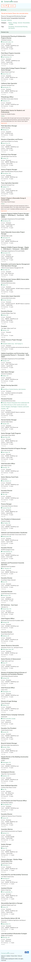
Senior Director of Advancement (11, 659)
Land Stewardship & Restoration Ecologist (14, 933)
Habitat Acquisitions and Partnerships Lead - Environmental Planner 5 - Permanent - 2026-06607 (15, 355)
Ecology (15, 23)
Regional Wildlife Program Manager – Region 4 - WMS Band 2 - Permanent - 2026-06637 (15, 248)
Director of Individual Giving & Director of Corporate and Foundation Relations (13, 673)
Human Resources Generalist (10, 645)
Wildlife (11, 24)
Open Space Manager (7, 372)
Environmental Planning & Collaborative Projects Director (13, 37)
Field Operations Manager (9, 126)
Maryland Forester (6, 399)
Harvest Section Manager (9, 420)
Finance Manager (6, 504)
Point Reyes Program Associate (10, 53)
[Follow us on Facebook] (26, 952)
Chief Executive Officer (8, 463)
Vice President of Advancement (10, 519)
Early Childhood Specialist (9, 785)
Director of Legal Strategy (9, 701)
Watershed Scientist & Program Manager (13, 448)
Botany (10, 23)
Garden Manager (6, 844)
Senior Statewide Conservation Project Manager (13, 233)
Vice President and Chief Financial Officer (14, 801)
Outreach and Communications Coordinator (14, 532)
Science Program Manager (9, 169)
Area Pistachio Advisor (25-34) (10, 918)
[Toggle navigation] (2, 2)
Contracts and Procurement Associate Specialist (12, 563)
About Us (3, 955)
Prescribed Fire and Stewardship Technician (14, 874)
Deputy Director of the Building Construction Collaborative (14, 757)
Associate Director (6, 591)
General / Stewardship (24, 23)
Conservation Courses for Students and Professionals (13, 111)
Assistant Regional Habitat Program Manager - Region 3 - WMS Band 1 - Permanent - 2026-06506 (15, 215)
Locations (12, 6)
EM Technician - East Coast (9, 605)
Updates (8, 955)
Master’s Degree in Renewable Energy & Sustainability (13, 199)
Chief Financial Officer (8, 688)
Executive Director (6, 311)
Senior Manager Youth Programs (11, 433)
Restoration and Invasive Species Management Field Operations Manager (15, 265)
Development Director (8, 772)
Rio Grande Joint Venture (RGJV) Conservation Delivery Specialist (15, 280)
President (4, 326)
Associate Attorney (7, 829)
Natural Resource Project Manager (11, 340)
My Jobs (4, 10)
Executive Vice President (8, 728)
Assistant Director (6, 888)
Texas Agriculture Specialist (9, 183)
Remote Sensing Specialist (9, 385)
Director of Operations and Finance (12, 139)
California (9, 20)
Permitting (11, 26)
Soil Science (11, 28)
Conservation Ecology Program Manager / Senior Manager (13, 69)
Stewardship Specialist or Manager (11, 903)
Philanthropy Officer (7, 97)
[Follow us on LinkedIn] (28, 952)
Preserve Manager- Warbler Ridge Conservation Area (11, 860)
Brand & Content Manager (9, 743)
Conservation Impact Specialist (10, 296)
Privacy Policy (14, 955)
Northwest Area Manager (9, 154)
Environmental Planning (21, 26)
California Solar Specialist (9, 83)
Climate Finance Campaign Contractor (12, 715)
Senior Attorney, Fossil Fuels (9, 477)
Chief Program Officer (7, 618)
